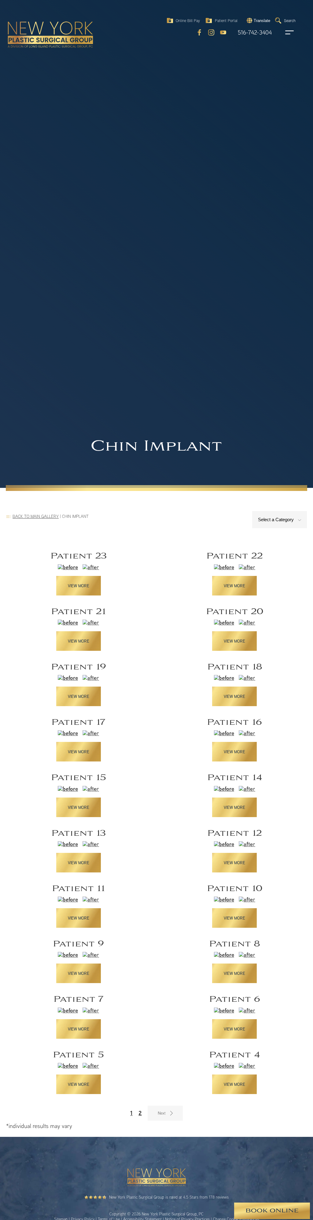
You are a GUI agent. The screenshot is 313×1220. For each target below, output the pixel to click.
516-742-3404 (255, 32)
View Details (78, 573)
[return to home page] (36, 21)
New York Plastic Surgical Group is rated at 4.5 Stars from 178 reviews (169, 1197)
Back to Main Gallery (36, 516)
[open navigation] (284, 32)
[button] (257, 20)
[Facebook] (199, 32)
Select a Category (276, 519)
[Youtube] (223, 32)
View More (78, 585)
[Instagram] (211, 32)
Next (165, 1113)
